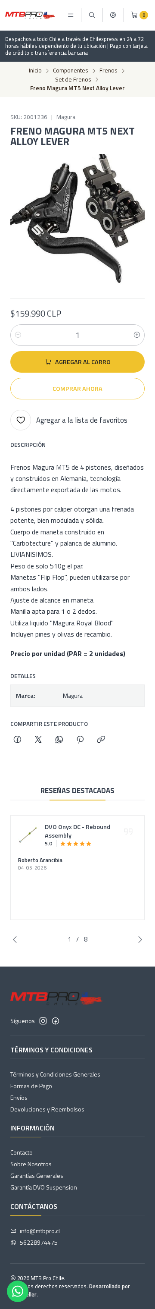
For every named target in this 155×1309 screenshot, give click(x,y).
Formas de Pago (31, 1085)
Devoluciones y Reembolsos (47, 1109)
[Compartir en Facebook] (17, 740)
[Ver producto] (29, 835)
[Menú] (70, 15)
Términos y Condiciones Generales (55, 1074)
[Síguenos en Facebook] (55, 1021)
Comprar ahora (77, 388)
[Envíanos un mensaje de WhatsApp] (17, 1291)
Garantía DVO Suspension (43, 1187)
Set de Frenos (73, 80)
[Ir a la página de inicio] (30, 15)
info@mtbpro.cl (40, 1230)
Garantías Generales (36, 1175)
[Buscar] (92, 15)
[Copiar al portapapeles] (101, 740)
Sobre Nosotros (31, 1163)
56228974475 (39, 1242)
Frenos (108, 71)
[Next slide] (138, 939)
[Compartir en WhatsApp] (59, 740)
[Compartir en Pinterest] (80, 740)
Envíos (19, 1097)
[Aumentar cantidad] (137, 335)
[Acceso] (113, 15)
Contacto (21, 1152)
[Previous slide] (16, 939)
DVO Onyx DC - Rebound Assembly (77, 831)
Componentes (70, 71)
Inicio (35, 71)
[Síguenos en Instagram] (43, 1021)
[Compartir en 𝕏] (38, 740)
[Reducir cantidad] (18, 335)
